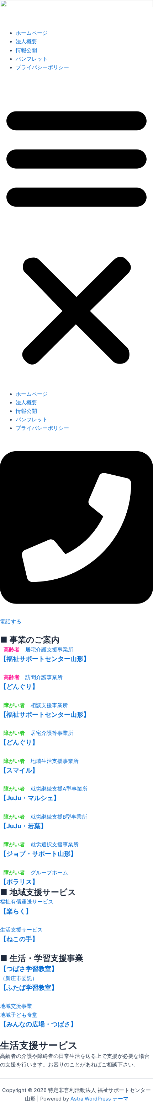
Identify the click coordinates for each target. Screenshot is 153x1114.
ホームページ (32, 33)
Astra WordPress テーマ (99, 1099)
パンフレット (32, 59)
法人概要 (26, 41)
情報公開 (26, 50)
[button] (76, 235)
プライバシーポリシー (42, 67)
